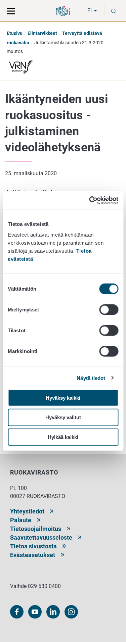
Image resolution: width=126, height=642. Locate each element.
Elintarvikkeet (42, 33)
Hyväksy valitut (63, 417)
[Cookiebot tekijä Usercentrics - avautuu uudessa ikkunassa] (89, 200)
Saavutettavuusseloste (41, 537)
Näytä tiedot (91, 378)
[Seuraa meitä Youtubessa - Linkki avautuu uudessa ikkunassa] (35, 612)
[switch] (108, 309)
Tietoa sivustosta (33, 546)
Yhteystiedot (27, 511)
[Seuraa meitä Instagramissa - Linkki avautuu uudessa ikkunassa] (71, 612)
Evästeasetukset (32, 554)
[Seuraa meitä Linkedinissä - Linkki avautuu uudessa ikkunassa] (53, 612)
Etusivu (15, 33)
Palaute (20, 520)
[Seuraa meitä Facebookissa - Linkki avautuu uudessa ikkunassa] (17, 612)
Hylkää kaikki (63, 437)
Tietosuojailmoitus (35, 528)
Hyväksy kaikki (63, 397)
